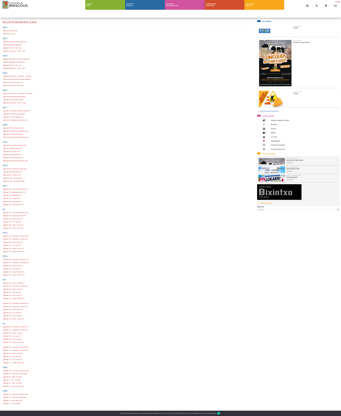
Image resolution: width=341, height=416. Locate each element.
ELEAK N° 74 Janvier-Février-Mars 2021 (16, 120)
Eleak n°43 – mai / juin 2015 (13, 245)
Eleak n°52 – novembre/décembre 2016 (16, 212)
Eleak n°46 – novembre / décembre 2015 (17, 236)
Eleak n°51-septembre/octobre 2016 (15, 216)
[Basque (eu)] (339, 2)
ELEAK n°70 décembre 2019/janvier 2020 (17, 137)
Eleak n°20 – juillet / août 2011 (14, 333)
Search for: (260, 207)
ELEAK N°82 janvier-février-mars (14, 85)
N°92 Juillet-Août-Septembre (13, 45)
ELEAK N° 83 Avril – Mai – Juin (13, 82)
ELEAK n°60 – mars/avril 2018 (13, 178)
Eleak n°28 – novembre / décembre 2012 (17, 303)
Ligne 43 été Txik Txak (94, 14)
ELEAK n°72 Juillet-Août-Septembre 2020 (16, 131)
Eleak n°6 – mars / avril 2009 (13, 383)
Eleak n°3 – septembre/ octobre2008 (15, 397)
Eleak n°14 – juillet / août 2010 (14, 353)
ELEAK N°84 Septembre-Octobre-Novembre (18, 79)
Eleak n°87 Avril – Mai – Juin (13, 65)
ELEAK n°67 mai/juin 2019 (12, 151)
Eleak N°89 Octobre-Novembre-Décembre (17, 59)
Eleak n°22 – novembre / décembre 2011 (17, 327)
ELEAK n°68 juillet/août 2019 (13, 148)
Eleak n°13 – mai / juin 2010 (13, 356)
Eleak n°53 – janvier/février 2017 (14, 204)
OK (219, 413)
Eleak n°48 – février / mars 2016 (14, 225)
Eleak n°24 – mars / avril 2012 (13, 316)
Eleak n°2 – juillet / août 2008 (13, 400)
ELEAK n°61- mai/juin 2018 (13, 175)
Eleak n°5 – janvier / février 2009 (14, 386)
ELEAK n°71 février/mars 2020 (13, 134)
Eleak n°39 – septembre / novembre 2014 (17, 262)
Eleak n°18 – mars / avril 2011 (13, 339)
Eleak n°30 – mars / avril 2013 (13, 295)
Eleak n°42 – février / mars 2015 (14, 228)
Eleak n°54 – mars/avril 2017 (13, 201)
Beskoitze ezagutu (129, 5)
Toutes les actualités (269, 111)
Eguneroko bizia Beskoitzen (172, 5)
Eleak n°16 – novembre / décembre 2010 (17, 347)
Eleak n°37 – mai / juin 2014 (13, 269)
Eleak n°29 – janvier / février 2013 (14, 283)
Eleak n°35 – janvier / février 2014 (14, 251)
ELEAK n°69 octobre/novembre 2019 (15, 145)
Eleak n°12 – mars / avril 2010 (13, 359)
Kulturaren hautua (250, 5)
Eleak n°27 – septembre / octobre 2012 (16, 306)
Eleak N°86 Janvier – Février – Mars (15, 68)
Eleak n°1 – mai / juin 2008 (12, 403)
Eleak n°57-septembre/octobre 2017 (15, 192)
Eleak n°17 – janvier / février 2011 (14, 342)
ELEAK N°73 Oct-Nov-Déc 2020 (14, 128)
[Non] (339, 413)
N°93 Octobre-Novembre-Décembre (15, 42)
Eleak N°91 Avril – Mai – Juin (13, 48)
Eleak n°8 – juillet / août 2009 (13, 377)
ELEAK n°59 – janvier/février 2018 (14, 181)
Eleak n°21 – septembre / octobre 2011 (16, 330)
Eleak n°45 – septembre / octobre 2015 (16, 239)
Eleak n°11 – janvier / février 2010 (14, 363)
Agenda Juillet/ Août (293, 169)
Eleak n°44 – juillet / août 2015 (14, 242)
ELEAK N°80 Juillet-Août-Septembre (15, 96)
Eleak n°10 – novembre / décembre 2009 (17, 370)
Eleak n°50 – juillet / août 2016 (14, 219)
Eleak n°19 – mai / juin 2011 (13, 336)
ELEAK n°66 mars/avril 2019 (13, 154)
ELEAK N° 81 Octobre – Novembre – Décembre (19, 93)
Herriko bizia (89, 5)
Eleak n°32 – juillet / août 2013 (14, 289)
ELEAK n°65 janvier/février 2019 (14, 158)
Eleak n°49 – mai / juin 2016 (13, 222)
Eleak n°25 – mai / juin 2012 (13, 313)
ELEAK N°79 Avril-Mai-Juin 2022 (14, 100)
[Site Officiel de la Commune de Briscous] (42, 4)
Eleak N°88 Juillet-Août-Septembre (15, 62)
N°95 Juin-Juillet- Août (11, 30)
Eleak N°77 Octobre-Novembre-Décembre (17, 111)
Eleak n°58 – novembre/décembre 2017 (16, 189)
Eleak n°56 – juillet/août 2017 (13, 195)
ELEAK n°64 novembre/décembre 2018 (16, 161)
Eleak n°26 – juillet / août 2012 (14, 309)
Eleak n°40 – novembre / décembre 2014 (17, 259)
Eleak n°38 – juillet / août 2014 (14, 266)
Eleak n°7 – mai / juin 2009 (12, 380)
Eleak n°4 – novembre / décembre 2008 (16, 394)
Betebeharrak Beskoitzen (211, 5)
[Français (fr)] (336, 2)
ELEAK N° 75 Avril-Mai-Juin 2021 (14, 117)
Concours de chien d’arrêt (294, 160)
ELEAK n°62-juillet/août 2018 (13, 172)
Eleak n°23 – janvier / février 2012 (14, 319)
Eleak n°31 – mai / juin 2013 (13, 292)
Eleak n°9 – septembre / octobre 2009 (16, 374)
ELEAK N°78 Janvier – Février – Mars (15, 103)
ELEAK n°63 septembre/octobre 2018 (16, 169)
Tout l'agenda (266, 203)
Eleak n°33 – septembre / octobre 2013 (16, 286)
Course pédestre (291, 177)
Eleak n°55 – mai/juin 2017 (12, 198)
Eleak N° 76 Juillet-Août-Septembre (15, 114)
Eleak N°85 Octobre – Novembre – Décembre (18, 76)
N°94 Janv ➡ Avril (10, 34)
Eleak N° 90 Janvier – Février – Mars (15, 51)
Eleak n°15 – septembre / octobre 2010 (16, 350)
